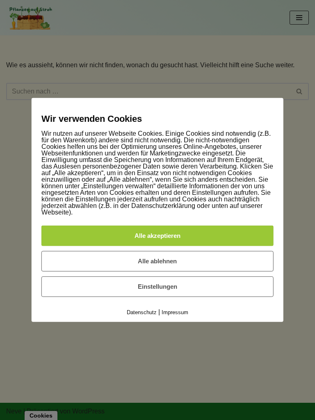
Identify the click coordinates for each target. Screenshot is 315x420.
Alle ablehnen (157, 261)
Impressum (175, 312)
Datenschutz (142, 312)
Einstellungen (157, 286)
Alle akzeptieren (157, 235)
